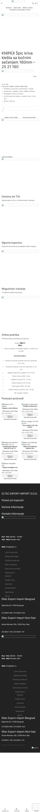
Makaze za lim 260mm (10, 408)
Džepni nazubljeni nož (10, 467)
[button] (7, 157)
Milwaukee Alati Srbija (10, 411)
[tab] (20, 345)
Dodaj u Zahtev (10, 416)
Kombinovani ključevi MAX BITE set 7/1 (10, 447)
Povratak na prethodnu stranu (20, 10)
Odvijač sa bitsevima (30, 406)
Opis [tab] (20, 345)
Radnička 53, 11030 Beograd (13, 605)
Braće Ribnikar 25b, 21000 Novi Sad (15, 624)
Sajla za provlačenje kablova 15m (30, 447)
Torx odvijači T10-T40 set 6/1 (30, 426)
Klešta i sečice (28, 8)
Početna (9, 8)
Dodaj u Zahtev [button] (30, 414)
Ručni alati (17, 8)
